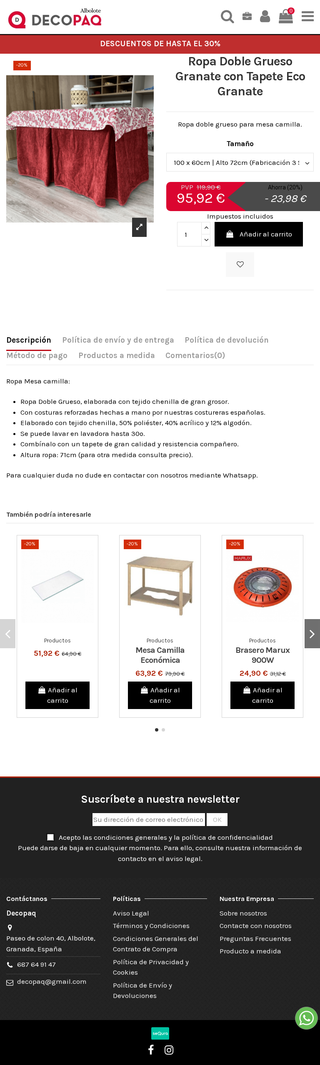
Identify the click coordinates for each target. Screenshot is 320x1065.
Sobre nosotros (243, 913)
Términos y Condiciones (151, 925)
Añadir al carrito (266, 234)
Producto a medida (250, 951)
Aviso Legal (131, 913)
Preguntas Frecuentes (255, 938)
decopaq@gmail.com (52, 981)
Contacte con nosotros (256, 925)
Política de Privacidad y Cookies (151, 967)
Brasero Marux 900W (262, 655)
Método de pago (37, 355)
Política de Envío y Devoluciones (142, 990)
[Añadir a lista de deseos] (240, 264)
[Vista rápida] (65, 629)
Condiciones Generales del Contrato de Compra (155, 943)
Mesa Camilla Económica (160, 655)
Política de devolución (227, 340)
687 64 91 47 (36, 964)
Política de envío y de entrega (118, 340)
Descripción (28, 340)
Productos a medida (116, 355)
